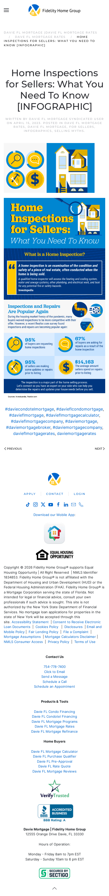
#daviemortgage (81, 421)
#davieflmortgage (26, 415)
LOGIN (79, 494)
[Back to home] (55, 10)
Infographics (38, 131)
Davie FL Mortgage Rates (55, 726)
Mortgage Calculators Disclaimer (70, 637)
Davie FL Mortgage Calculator (54, 751)
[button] (6, 10)
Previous (14, 448)
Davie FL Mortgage (47, 127)
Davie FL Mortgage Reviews (54, 771)
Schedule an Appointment (54, 686)
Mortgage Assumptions (22, 637)
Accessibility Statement (30, 622)
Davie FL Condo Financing (54, 712)
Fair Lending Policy (43, 632)
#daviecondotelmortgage (29, 409)
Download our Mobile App (54, 515)
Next (98, 448)
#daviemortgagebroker (28, 427)
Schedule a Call (55, 682)
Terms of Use (85, 642)
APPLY (30, 494)
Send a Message (54, 676)
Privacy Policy (58, 642)
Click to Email (54, 672)
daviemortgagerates (76, 433)
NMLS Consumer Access (23, 642)
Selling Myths (69, 131)
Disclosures (73, 627)
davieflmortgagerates (34, 433)
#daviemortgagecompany (77, 427)
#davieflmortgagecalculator (72, 415)
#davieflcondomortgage (79, 409)
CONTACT (54, 494)
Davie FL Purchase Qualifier (54, 756)
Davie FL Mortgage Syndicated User (66, 119)
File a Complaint (76, 632)
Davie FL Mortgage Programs (55, 721)
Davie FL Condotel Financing (54, 716)
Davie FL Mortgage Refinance (54, 731)
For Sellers (81, 127)
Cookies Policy (47, 627)
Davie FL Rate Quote (54, 766)
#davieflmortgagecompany (37, 421)
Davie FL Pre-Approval (54, 761)
